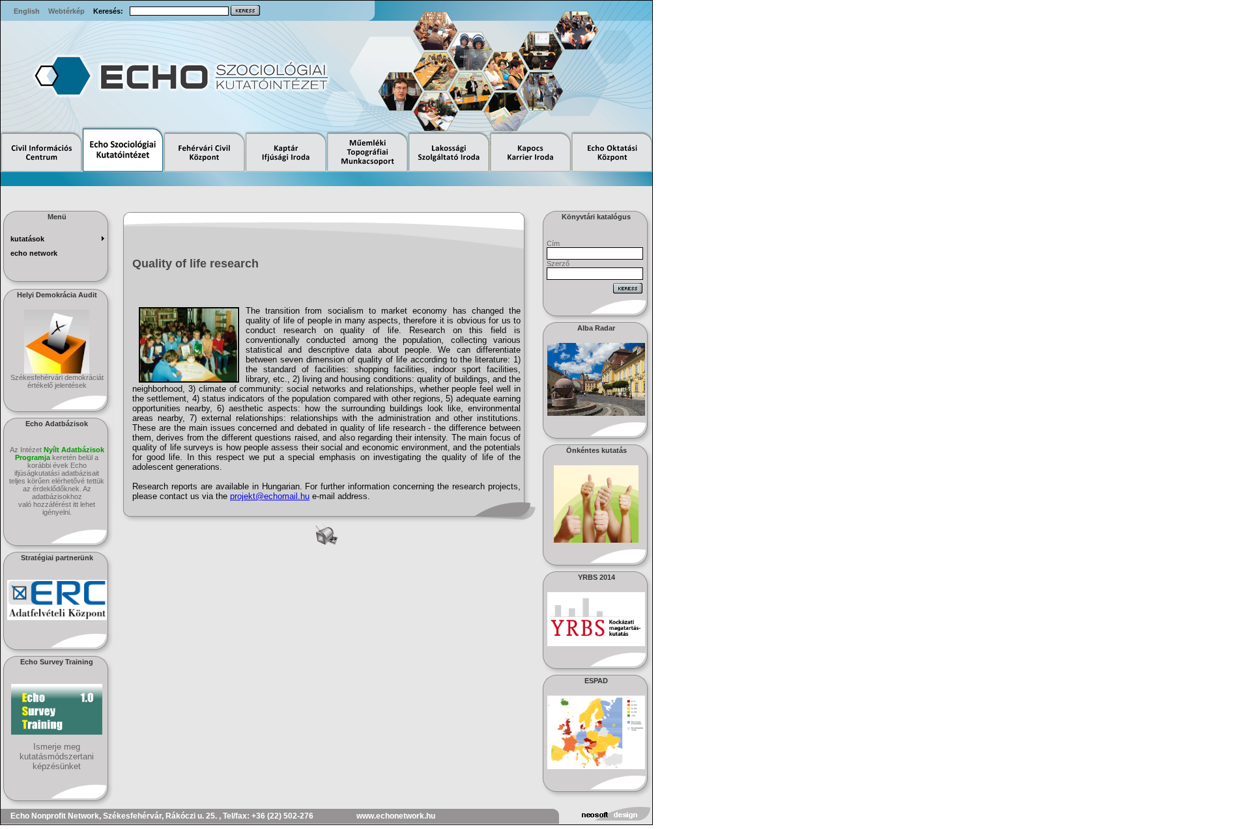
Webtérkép (66, 11)
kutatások (27, 239)
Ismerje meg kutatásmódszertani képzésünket (57, 756)
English (27, 11)
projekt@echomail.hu (269, 496)
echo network (33, 253)
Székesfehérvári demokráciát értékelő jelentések (57, 381)
